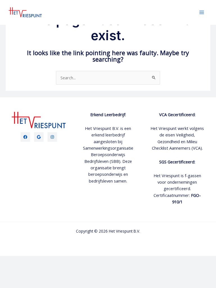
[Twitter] (39, 137)
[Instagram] (52, 137)
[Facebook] (25, 137)
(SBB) (115, 161)
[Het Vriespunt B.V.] (25, 12)
